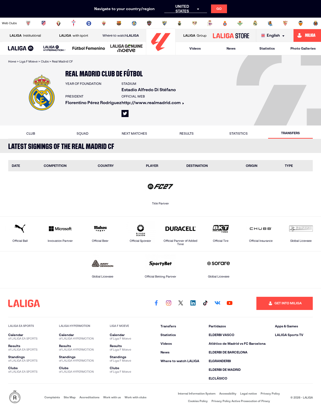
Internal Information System (196, 393)
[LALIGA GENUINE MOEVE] (126, 48)
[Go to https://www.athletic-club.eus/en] (28, 23)
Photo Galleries (303, 48)
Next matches (134, 133)
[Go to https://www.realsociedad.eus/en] (270, 23)
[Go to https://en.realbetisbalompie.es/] (239, 23)
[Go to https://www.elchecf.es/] (103, 23)
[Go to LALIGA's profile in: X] (125, 113)
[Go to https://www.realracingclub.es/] (179, 23)
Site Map (70, 397)
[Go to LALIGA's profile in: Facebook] (156, 303)
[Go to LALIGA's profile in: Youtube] (229, 303)
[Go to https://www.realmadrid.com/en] (255, 23)
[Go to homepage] (160, 53)
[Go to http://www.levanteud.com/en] (149, 23)
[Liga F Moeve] (89, 48)
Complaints (52, 397)
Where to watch (120, 35)
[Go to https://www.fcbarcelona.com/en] (118, 23)
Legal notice (248, 393)
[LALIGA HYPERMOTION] (54, 48)
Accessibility (227, 393)
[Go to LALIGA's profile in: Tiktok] (205, 303)
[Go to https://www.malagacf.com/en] (164, 23)
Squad (82, 133)
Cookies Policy (198, 401)
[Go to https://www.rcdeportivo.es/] (209, 23)
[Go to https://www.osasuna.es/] (58, 23)
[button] (21, 48)
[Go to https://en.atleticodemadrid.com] (43, 23)
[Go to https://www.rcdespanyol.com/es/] (224, 23)
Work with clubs (135, 397)
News (231, 48)
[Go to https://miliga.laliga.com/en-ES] (307, 35)
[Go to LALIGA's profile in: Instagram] (168, 303)
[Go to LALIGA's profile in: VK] (217, 303)
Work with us (112, 397)
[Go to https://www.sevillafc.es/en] (285, 23)
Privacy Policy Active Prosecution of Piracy (240, 401)
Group (195, 35)
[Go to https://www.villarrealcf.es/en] (315, 23)
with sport (73, 35)
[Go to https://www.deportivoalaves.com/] (88, 23)
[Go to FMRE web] (14, 397)
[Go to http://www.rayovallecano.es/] (194, 23)
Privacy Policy (270, 393)
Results (187, 133)
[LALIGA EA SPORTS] (21, 48)
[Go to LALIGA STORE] (231, 35)
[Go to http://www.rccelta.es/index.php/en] (73, 23)
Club (30, 133)
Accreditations (89, 397)
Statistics (267, 48)
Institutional (25, 35)
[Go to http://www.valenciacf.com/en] (300, 23)
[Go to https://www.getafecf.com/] (134, 23)
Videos (195, 48)
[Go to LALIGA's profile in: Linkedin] (193, 303)
